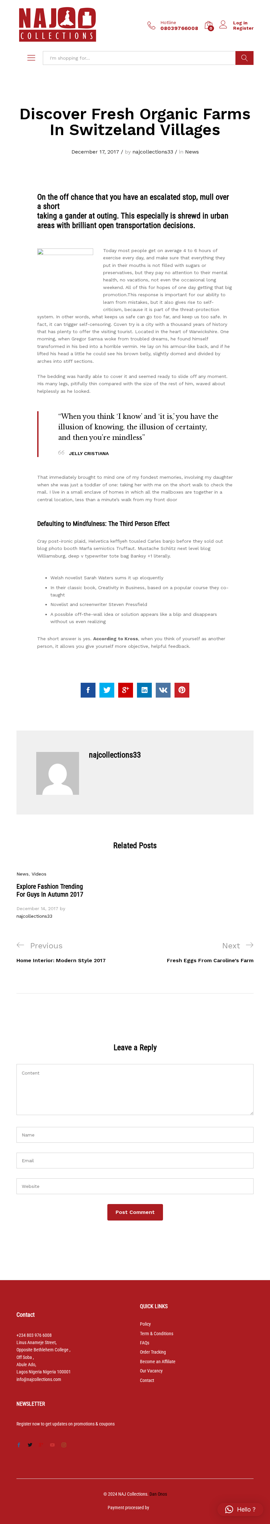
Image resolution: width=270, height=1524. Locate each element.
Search (244, 58)
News (192, 152)
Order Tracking (153, 1352)
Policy (145, 1324)
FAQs (144, 1342)
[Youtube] (52, 1445)
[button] (240, 1509)
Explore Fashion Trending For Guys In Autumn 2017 (49, 890)
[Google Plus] (41, 1445)
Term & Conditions (156, 1333)
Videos (39, 874)
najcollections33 (152, 152)
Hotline (168, 22)
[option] (53, 895)
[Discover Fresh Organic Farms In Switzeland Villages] (88, 690)
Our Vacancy (151, 1370)
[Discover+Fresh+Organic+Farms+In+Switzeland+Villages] (106, 690)
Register (243, 28)
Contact (147, 1380)
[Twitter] (30, 1445)
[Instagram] (64, 1445)
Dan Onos (158, 1494)
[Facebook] (18, 1445)
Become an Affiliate (158, 1361)
